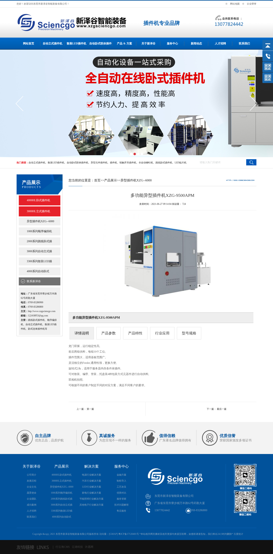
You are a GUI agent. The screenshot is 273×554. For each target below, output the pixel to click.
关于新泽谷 (148, 43)
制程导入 (121, 480)
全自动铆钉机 (146, 162)
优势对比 (121, 492)
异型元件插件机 (99, 162)
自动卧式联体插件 (100, 43)
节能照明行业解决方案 (92, 498)
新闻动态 (196, 43)
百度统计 (238, 534)
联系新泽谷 (34, 281)
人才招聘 (220, 43)
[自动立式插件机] (52, 32)
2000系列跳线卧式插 (39, 241)
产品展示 (110, 180)
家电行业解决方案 (91, 492)
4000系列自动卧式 (38, 271)
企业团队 (31, 498)
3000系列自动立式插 (39, 251)
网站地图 (235, 3)
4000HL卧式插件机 (38, 200)
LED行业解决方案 (91, 486)
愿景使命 (31, 492)
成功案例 (31, 504)
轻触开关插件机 (128, 162)
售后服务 (121, 510)
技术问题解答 (121, 504)
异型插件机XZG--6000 (40, 221)
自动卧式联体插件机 (77, 162)
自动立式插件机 (52, 43)
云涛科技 (77, 546)
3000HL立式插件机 (38, 211)
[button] (131, 154)
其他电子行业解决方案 (92, 504)
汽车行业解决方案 (91, 480)
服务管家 (121, 498)
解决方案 (91, 466)
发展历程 (31, 480)
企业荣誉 (251, 3)
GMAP (113, 534)
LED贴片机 (180, 162)
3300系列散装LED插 (39, 261)
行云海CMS (63, 546)
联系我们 (244, 43)
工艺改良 (121, 486)
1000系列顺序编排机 (39, 231)
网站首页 (28, 43)
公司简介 (31, 474)
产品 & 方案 (124, 43)
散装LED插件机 (76, 43)
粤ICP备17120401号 (128, 534)
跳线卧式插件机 (163, 162)
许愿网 (89, 546)
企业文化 (31, 486)
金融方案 (121, 474)
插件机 (113, 162)
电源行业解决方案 (91, 474)
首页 (97, 180)
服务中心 (172, 43)
